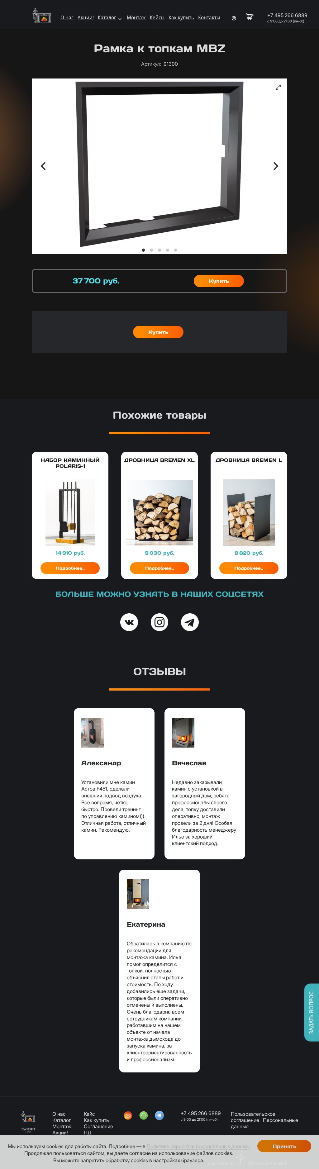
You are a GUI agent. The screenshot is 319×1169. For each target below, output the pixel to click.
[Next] (275, 166)
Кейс (89, 1114)
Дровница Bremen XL (159, 460)
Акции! (86, 18)
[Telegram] (159, 1116)
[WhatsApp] (143, 1116)
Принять (284, 1146)
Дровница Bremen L (249, 460)
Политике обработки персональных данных (198, 1146)
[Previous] (44, 166)
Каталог (107, 18)
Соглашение (98, 1126)
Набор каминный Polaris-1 (70, 463)
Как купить (181, 18)
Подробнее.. (70, 568)
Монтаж (136, 18)
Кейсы (157, 18)
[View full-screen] (278, 87)
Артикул (151, 64)
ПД (88, 1132)
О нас (67, 18)
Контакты (209, 18)
